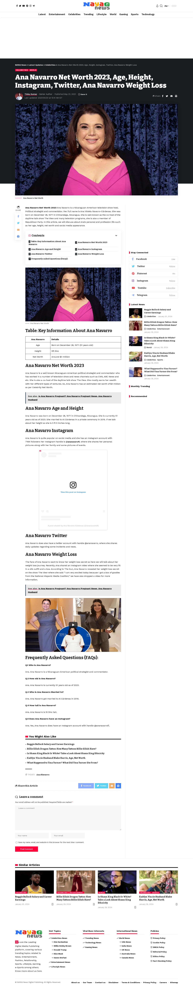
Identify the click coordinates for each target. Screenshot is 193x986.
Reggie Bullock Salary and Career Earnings (50, 744)
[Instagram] (30, 6)
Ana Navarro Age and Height (46, 249)
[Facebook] (17, 6)
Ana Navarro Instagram (90, 249)
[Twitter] (20, 6)
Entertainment (163, 329)
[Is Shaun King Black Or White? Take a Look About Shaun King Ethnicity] (135, 341)
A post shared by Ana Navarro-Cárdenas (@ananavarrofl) (73, 526)
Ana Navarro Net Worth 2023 (92, 242)
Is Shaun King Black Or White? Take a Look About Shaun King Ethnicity (65, 753)
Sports (160, 360)
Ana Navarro (42, 775)
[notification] (157, 6)
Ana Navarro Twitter (41, 254)
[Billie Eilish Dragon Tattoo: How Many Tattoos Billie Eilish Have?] (135, 326)
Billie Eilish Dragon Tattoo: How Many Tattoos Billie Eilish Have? (61, 749)
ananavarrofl (74, 442)
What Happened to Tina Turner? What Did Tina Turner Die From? (62, 762)
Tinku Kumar (31, 94)
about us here (34, 971)
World (33, 70)
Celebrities (22, 70)
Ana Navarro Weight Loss (91, 254)
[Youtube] (153, 288)
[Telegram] (33, 6)
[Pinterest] (27, 6)
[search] (161, 6)
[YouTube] (23, 6)
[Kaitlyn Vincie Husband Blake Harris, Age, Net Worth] (135, 356)
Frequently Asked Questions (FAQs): (49, 259)
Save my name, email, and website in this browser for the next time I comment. (51, 842)
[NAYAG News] (96, 6)
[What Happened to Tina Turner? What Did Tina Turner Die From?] (135, 372)
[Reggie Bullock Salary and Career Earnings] (135, 313)
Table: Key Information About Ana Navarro (47, 243)
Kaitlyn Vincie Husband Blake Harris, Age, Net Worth (56, 758)
